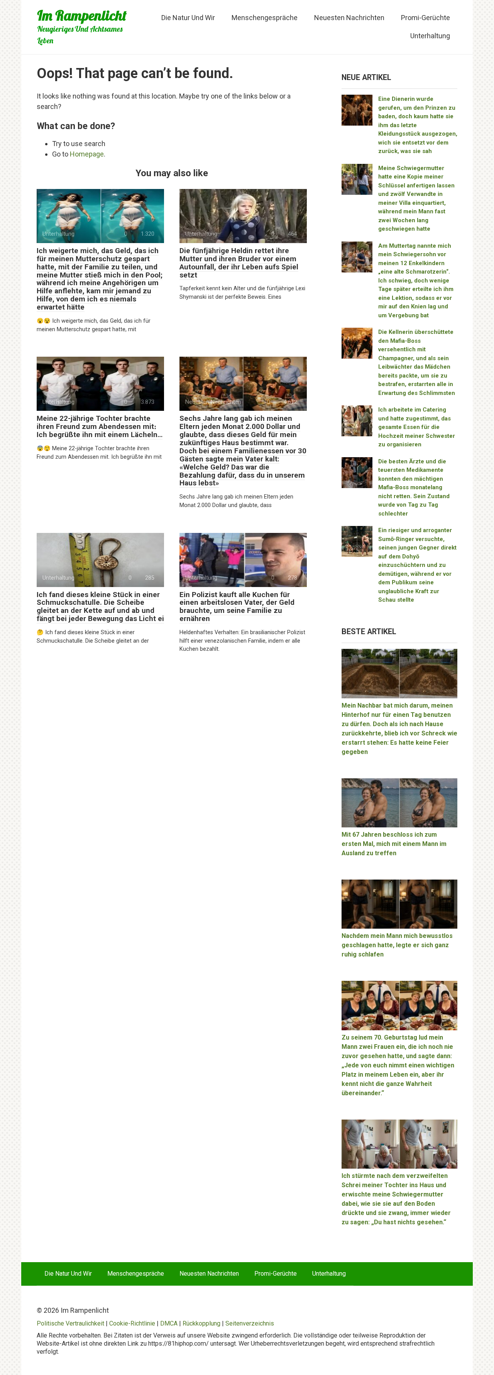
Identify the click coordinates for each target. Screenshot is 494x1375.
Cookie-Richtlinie (132, 1323)
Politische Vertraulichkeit (70, 1323)
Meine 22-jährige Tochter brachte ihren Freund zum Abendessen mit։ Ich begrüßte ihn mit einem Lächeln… (99, 426)
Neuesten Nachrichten (349, 18)
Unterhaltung (430, 36)
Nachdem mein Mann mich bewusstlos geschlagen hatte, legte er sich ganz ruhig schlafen (397, 945)
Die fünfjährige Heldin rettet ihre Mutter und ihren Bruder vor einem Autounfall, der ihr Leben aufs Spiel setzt (238, 262)
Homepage (87, 154)
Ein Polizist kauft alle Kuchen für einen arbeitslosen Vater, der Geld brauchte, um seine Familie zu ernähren (236, 606)
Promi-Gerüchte (425, 18)
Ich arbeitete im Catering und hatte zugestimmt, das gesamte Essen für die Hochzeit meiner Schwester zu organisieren (416, 427)
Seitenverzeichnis (249, 1323)
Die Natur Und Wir (188, 18)
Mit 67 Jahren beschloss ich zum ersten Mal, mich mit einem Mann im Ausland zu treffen (394, 844)
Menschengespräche (265, 18)
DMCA (169, 1323)
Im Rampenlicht (82, 15)
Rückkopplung (201, 1323)
